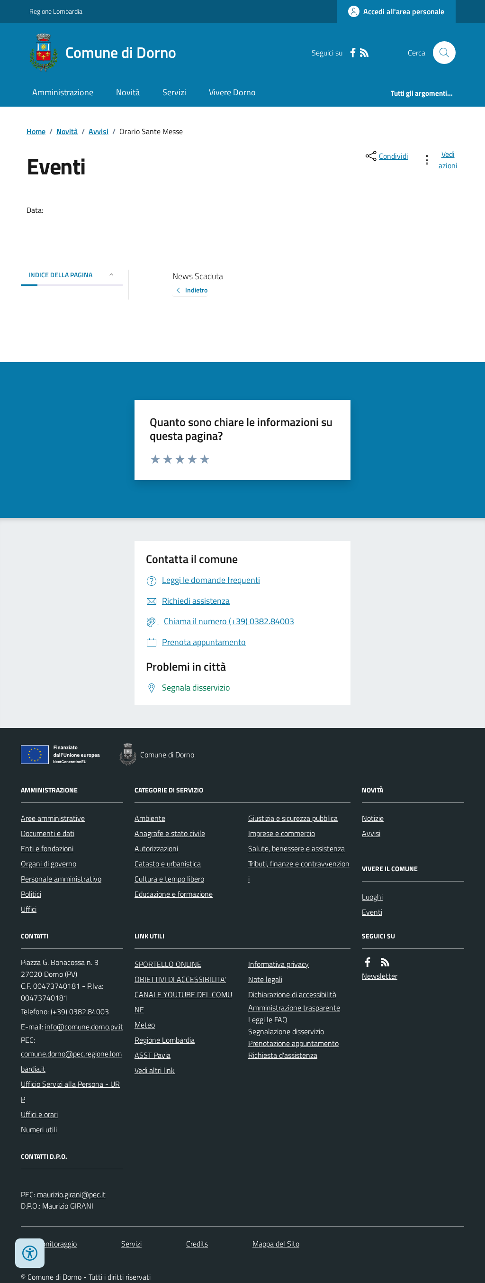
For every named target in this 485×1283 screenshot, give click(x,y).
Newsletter (379, 976)
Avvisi (98, 131)
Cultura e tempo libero (169, 878)
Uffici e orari (39, 1114)
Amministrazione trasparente (294, 1007)
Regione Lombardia (55, 11)
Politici (31, 894)
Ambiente (150, 818)
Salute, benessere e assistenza (296, 848)
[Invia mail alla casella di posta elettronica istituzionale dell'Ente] (84, 1026)
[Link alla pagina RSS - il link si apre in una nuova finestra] (364, 53)
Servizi (174, 92)
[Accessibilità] (29, 1253)
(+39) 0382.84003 (80, 1011)
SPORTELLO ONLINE (168, 964)
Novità (128, 92)
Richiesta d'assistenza (282, 1055)
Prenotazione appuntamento (293, 1043)
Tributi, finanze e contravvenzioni (299, 871)
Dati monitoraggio (49, 1243)
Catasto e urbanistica (168, 863)
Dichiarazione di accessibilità (292, 994)
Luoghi (372, 896)
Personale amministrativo (61, 878)
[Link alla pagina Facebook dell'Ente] (367, 962)
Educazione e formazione (174, 894)
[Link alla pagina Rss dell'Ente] (385, 962)
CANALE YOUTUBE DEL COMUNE (183, 1002)
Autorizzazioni (156, 848)
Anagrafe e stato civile (170, 833)
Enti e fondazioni (47, 848)
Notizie (373, 818)
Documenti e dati (47, 833)
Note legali (265, 979)
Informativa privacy (278, 964)
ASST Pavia (153, 1055)
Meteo (145, 1024)
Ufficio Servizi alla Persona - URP (70, 1091)
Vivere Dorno (232, 92)
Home (36, 131)
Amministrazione (62, 92)
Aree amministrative (53, 818)
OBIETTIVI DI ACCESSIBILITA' (180, 979)
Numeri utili (39, 1129)
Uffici (28, 909)
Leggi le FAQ (267, 1019)
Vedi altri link (155, 1070)
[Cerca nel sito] (440, 52)
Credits (197, 1243)
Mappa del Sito (275, 1243)
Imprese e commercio (281, 833)
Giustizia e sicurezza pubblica (293, 818)
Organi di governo (48, 863)
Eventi (372, 912)
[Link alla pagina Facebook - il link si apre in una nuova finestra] (353, 53)
